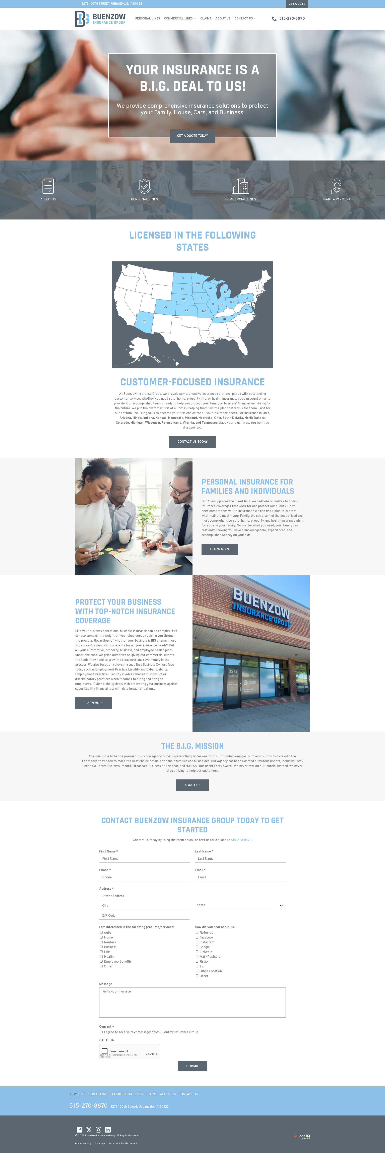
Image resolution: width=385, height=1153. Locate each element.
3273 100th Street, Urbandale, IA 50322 (111, 4)
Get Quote (297, 4)
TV (202, 967)
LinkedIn (206, 952)
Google (205, 947)
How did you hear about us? (215, 927)
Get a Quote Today (192, 136)
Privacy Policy (83, 1143)
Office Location (211, 971)
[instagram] (98, 1130)
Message (105, 984)
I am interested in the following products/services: (136, 927)
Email (201, 870)
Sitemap (100, 1143)
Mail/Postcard (210, 957)
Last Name (205, 851)
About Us (222, 19)
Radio (204, 962)
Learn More (220, 550)
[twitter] (89, 1130)
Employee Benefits (118, 962)
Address (107, 889)
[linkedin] (107, 1130)
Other (108, 967)
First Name (109, 851)
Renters (110, 943)
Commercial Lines (178, 19)
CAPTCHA (106, 1040)
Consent (107, 1027)
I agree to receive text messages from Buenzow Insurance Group (151, 1032)
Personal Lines (147, 19)
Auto (107, 933)
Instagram (207, 943)
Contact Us (243, 19)
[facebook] (79, 1130)
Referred (206, 933)
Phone (106, 870)
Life (107, 952)
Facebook (207, 938)
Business (110, 947)
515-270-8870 (241, 840)
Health (109, 957)
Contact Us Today (192, 442)
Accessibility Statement (122, 1143)
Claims (205, 19)
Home (108, 938)
